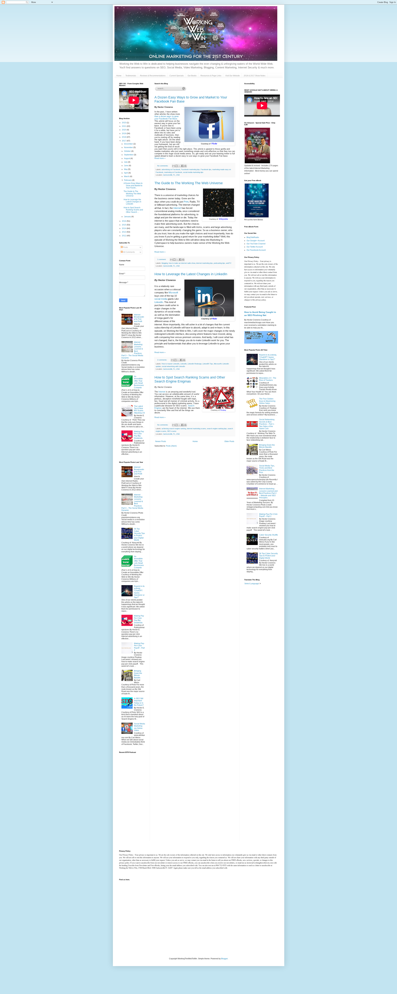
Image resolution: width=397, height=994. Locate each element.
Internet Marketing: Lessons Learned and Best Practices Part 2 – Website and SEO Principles (268, 493)
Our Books (192, 76)
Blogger (224, 959)
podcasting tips (219, 263)
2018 (124, 137)
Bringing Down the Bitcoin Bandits (138, 674)
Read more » (159, 158)
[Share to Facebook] (182, 165)
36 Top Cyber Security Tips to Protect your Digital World (139, 534)
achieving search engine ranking (174, 428)
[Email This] (173, 165)
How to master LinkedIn (170, 364)
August (127, 158)
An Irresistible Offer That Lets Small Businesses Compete (139, 382)
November (128, 147)
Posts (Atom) (171, 446)
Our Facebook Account (256, 250)
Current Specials (177, 76)
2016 (124, 221)
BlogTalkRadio (253, 237)
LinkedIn (158, 302)
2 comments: (162, 360)
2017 (124, 141)
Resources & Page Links (211, 76)
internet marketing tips (204, 263)
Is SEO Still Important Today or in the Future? (139, 701)
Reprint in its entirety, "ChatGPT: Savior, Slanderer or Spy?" (139, 591)
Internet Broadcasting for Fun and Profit (139, 318)
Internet (177, 208)
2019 (124, 133)
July (126, 162)
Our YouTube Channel (256, 244)
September (129, 155)
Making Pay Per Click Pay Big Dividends (139, 434)
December (128, 144)
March (127, 176)
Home (118, 76)
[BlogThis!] (176, 165)
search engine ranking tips (217, 428)
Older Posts (229, 441)
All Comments (129, 252)
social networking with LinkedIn (173, 366)
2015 (124, 225)
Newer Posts (160, 441)
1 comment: (162, 259)
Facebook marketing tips (190, 169)
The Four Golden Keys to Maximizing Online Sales (267, 401)
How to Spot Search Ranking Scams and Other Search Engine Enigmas (189, 379)
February (128, 180)
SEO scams (171, 431)
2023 (124, 123)
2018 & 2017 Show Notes (254, 76)
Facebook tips (206, 169)
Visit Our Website (232, 76)
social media (160, 299)
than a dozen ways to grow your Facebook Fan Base (166, 117)
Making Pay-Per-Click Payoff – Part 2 (139, 646)
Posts (125, 247)
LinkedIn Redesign (195, 364)
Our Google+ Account (256, 241)
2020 (124, 130)
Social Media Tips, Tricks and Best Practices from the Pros (267, 469)
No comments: (163, 166)
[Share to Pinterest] (185, 165)
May (126, 169)
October (127, 151)
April (126, 173)
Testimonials (130, 76)
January (127, 217)
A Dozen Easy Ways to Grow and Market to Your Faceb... (133, 185)
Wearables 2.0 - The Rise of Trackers (267, 379)
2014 (124, 228)
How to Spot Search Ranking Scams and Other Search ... (133, 210)
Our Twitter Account (255, 247)
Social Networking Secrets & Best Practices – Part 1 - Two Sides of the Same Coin (267, 424)
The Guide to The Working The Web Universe (188, 183)
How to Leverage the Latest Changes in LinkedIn (190, 274)
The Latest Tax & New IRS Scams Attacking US (139, 409)
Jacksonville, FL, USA (171, 175)
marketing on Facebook (173, 172)
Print (186, 201)
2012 (124, 236)
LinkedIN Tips (208, 364)
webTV (228, 263)
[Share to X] (179, 165)
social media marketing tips (193, 172)
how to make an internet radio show (182, 263)
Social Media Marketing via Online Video (139, 727)
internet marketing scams (196, 428)
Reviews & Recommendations (152, 76)
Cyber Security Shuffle (268, 535)
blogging (165, 263)
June (126, 166)
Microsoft (173, 292)
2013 (124, 232)
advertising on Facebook (171, 169)
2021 (124, 126)
